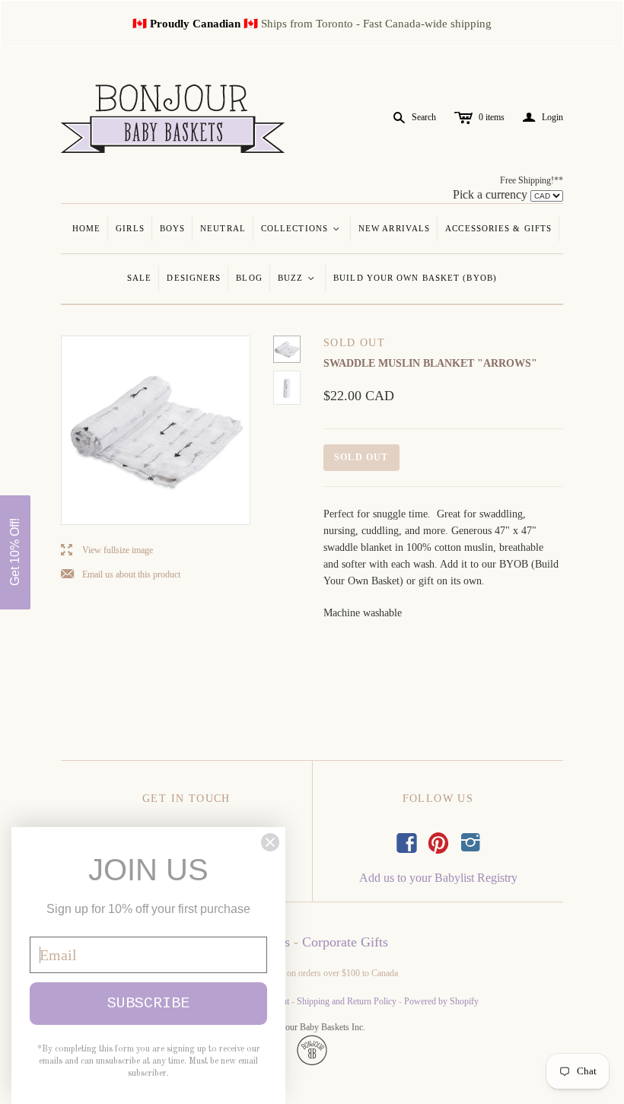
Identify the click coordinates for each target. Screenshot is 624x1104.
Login (543, 117)
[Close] (270, 842)
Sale (139, 277)
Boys (172, 228)
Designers (194, 277)
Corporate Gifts (345, 942)
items (492, 117)
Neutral (223, 228)
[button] (15, 552)
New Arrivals (394, 228)
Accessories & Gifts (498, 228)
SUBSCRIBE (148, 1003)
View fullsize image (107, 550)
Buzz (297, 277)
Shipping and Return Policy (346, 1001)
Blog (249, 277)
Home (86, 228)
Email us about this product (120, 574)
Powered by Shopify (441, 1001)
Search (424, 117)
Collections (301, 228)
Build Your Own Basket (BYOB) (415, 277)
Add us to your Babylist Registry (438, 877)
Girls (130, 228)
